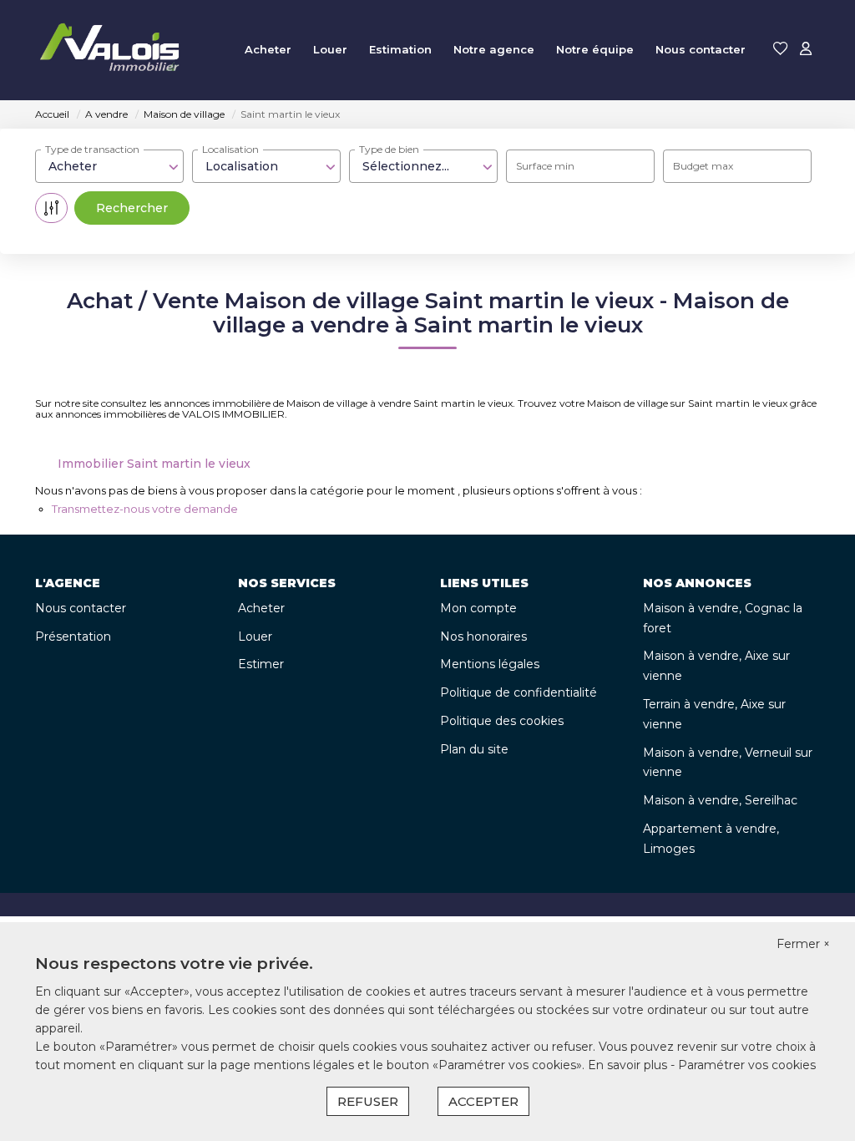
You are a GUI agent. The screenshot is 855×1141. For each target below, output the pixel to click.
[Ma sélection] (780, 49)
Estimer (261, 664)
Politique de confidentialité (518, 692)
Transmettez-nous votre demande (145, 508)
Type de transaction (92, 149)
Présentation (73, 636)
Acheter (268, 49)
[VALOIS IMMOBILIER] (113, 50)
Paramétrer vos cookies (747, 1065)
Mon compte (478, 608)
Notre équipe (595, 49)
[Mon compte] (806, 49)
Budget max (703, 166)
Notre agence (493, 49)
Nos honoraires (483, 636)
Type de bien (389, 149)
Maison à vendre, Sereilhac (720, 800)
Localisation (230, 149)
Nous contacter (700, 49)
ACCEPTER (483, 1101)
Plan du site (474, 749)
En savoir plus (629, 1065)
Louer (330, 49)
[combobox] (109, 166)
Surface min (545, 166)
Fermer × (803, 943)
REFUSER (367, 1101)
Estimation (400, 49)
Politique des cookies (502, 720)
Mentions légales (489, 664)
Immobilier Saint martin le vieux (154, 463)
